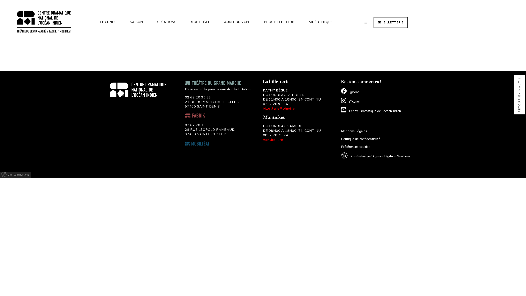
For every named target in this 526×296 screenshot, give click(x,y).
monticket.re (273, 140)
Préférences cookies (355, 147)
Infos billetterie (279, 22)
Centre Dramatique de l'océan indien (374, 111)
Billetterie (393, 22)
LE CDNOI (107, 22)
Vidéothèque (320, 22)
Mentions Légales (354, 131)
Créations (166, 22)
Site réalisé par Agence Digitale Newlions (380, 156)
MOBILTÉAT (200, 22)
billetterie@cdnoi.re (279, 108)
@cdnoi (354, 92)
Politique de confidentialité (360, 139)
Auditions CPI (236, 22)
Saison (136, 22)
